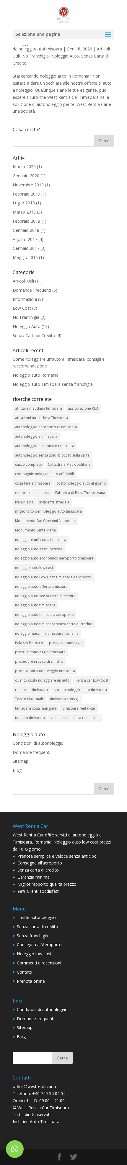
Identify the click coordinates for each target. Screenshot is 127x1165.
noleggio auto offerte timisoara (41, 586)
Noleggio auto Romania (35, 375)
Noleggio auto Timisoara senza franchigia (53, 384)
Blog (17, 770)
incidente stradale (54, 502)
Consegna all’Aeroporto (39, 944)
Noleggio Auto (65, 56)
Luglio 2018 (24, 203)
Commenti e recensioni (39, 963)
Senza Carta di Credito (34, 335)
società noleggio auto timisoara (80, 689)
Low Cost (22, 308)
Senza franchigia (32, 935)
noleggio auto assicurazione (38, 549)
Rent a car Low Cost (92, 680)
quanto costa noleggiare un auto (42, 680)
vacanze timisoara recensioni (75, 717)
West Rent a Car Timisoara (43, 1107)
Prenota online (31, 981)
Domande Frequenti (32, 290)
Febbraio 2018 (26, 221)
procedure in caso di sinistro (39, 661)
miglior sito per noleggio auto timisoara (48, 511)
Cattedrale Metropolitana (69, 464)
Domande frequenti (31, 752)
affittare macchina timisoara (38, 408)
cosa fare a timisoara (33, 483)
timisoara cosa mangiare (36, 708)
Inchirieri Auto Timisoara (36, 1121)
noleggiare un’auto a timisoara (40, 539)
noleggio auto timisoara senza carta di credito (53, 623)
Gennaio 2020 (26, 175)
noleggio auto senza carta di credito (45, 595)
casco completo (28, 464)
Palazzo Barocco (29, 642)
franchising (24, 502)
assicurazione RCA (83, 408)
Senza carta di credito (37, 926)
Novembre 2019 (28, 185)
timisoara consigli (64, 698)
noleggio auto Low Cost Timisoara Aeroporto (53, 577)
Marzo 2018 (24, 212)
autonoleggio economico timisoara (44, 445)
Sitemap (20, 761)
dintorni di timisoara (32, 492)
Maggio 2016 (25, 257)
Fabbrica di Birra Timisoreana (80, 492)
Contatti (24, 972)
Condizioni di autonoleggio (38, 743)
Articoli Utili (23, 281)
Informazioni (25, 299)
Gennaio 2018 (26, 230)
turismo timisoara (30, 717)
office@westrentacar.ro (35, 1086)
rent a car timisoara (31, 689)
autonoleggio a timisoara (36, 436)
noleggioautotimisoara (40, 49)
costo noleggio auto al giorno (81, 483)
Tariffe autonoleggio (36, 917)
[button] (15, 1149)
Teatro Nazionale (29, 698)
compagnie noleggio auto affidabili (44, 473)
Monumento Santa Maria (35, 530)
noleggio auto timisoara (35, 605)
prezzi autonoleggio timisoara (40, 651)
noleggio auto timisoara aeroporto (44, 614)
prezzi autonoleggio (66, 642)
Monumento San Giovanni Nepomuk (45, 520)
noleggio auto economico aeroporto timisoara (54, 558)
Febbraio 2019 (26, 194)
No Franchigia (35, 56)
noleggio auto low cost (34, 567)
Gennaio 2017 (26, 248)
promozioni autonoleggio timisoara (45, 670)
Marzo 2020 (24, 166)
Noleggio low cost (34, 953)
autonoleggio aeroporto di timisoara (46, 426)
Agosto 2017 (25, 239)
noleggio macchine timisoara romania (47, 633)
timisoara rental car (79, 708)
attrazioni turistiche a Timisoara (41, 417)
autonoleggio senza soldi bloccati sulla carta (52, 455)
